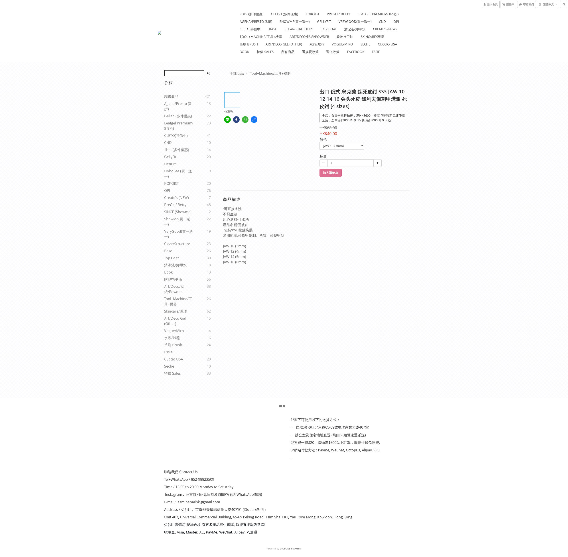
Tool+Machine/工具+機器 (261, 36)
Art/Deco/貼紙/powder (309, 36)
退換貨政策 (310, 51)
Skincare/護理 (372, 36)
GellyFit (324, 21)
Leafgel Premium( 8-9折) (378, 14)
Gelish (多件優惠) (284, 14)
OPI (396, 21)
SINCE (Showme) (177, 211)
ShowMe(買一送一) (295, 21)
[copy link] (254, 119)
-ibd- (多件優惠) (251, 14)
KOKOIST (312, 14)
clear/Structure (299, 29)
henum (170, 163)
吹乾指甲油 (345, 36)
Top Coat (329, 29)
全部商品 (237, 73)
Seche (365, 44)
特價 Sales (265, 51)
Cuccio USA (387, 44)
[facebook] (236, 119)
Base (273, 29)
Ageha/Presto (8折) (256, 21)
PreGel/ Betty (338, 14)
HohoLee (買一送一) (178, 174)
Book (244, 51)
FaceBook (355, 51)
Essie (376, 51)
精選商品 (171, 96)
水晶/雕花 (317, 44)
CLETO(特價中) (250, 29)
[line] (227, 119)
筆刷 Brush (249, 44)
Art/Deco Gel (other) (284, 44)
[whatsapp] (245, 119)
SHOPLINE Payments (291, 548)
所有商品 (287, 51)
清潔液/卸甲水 (354, 29)
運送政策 (332, 51)
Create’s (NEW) (384, 29)
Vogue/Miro (342, 44)
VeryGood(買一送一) (355, 21)
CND (382, 21)
